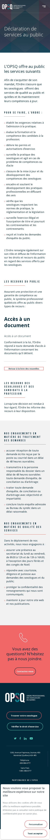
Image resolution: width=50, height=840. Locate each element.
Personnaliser (36, 824)
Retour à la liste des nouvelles (24, 368)
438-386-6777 (25, 763)
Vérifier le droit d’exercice (25, 726)
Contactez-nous (25, 671)
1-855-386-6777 (25, 770)
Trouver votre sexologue (24, 715)
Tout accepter (35, 833)
